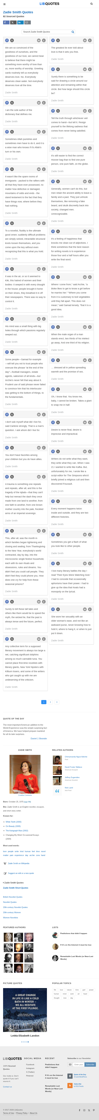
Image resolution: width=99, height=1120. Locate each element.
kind (21, 851)
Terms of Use (8, 1113)
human (28, 851)
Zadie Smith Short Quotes (15, 888)
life (55, 990)
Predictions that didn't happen (73, 933)
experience (19, 855)
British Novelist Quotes (12, 897)
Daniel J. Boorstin (39, 738)
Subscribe (90, 1064)
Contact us (7, 1087)
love (5, 851)
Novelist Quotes (10, 902)
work (72, 994)
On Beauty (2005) (13, 826)
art (79, 994)
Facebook (30, 1064)
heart (85, 994)
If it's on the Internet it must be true (75, 945)
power (91, 990)
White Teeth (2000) (13, 822)
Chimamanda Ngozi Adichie (76, 757)
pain (11, 855)
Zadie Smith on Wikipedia (18, 863)
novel (43, 851)
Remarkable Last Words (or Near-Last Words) (54, 1088)
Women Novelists (10, 917)
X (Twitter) (30, 1072)
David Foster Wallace (73, 767)
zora (38, 855)
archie (32, 855)
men (65, 998)
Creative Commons (25, 795)
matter (6, 855)
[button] (91, 3)
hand (43, 855)
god (83, 990)
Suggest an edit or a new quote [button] (21, 873)
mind (64, 994)
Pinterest (29, 1076)
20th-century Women (12, 912)
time (38, 851)
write (17, 851)
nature (69, 990)
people (10, 851)
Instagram (30, 1068)
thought (56, 998)
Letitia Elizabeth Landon (25, 1035)
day (26, 855)
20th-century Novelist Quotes (15, 907)
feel (33, 851)
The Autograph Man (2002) (17, 830)
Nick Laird (69, 788)
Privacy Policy (21, 1113)
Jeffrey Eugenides (72, 777)
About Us (33, 1113)
